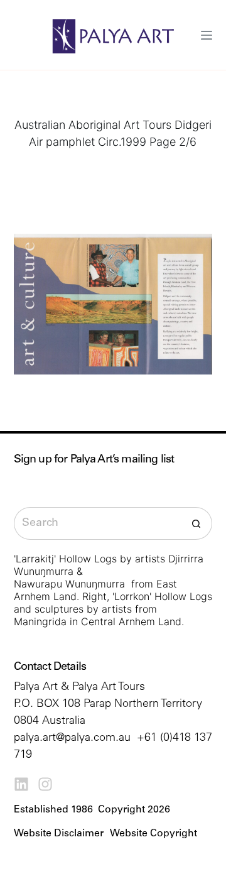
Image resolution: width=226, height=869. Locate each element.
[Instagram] (45, 784)
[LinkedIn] (21, 784)
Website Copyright (153, 834)
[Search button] (196, 523)
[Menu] (206, 35)
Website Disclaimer (59, 834)
